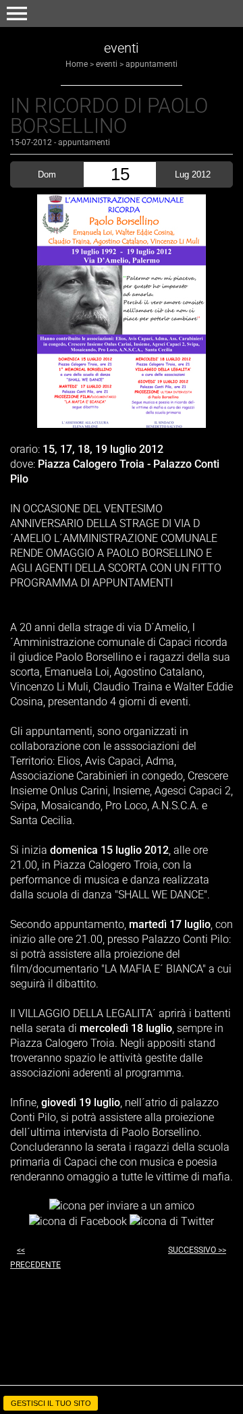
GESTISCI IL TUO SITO (51, 1403)
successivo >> (197, 1250)
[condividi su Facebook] (78, 1220)
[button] (16, 13)
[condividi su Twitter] (172, 1220)
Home (76, 64)
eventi (106, 64)
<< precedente (35, 1257)
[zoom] (121, 424)
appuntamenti (152, 64)
